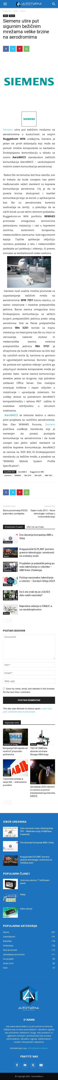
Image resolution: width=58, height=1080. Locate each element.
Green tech (8, 599)
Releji (22, 894)
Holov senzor (26, 909)
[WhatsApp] (26, 49)
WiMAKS (18, 475)
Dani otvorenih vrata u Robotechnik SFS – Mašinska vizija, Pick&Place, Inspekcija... (36, 831)
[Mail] (25, 1065)
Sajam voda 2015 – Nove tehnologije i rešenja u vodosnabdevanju (43, 513)
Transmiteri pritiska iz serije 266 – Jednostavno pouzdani (15, 782)
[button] (5, 4)
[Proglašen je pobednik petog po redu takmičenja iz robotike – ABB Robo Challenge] (10, 567)
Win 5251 (38, 475)
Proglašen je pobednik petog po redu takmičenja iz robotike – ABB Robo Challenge (37, 567)
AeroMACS (22, 472)
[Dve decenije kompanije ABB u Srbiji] (10, 538)
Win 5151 (27, 475)
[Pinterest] (20, 49)
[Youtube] (41, 1065)
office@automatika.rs (38, 1048)
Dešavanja (8, 542)
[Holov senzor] (10, 912)
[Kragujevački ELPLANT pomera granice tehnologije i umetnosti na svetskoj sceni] (10, 552)
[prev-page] (5, 620)
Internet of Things (11, 744)
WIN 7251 (48, 475)
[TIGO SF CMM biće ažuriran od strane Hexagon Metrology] (42, 737)
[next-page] (9, 620)
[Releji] (10, 898)
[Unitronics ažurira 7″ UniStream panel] (10, 884)
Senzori (7, 775)
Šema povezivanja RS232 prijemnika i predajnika (15, 512)
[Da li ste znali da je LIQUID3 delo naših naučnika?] (10, 595)
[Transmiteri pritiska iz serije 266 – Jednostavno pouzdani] (15, 767)
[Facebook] (6, 49)
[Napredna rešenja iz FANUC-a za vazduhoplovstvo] (10, 609)
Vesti (16, 11)
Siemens (8, 129)
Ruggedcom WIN (37, 472)
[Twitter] (13, 49)
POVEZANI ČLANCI (14, 527)
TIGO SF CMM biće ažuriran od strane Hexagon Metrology (39, 751)
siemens (7, 475)
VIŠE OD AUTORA (35, 527)
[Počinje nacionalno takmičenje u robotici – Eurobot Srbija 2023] (10, 581)
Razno (23, 11)
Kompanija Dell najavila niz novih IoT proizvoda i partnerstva (15, 751)
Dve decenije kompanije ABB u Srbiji (37, 842)
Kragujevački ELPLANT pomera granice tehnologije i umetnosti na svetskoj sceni (36, 552)
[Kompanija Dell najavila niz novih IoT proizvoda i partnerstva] (15, 737)
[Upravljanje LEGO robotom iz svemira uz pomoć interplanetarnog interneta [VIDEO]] (42, 771)
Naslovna (7, 11)
